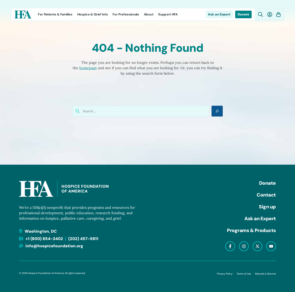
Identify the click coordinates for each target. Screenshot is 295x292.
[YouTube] (271, 246)
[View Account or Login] (269, 14)
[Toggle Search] (260, 14)
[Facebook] (230, 246)
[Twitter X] (257, 246)
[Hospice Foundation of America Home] (23, 14)
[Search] (217, 111)
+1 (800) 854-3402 (44, 239)
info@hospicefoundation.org (54, 246)
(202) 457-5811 (83, 239)
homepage (88, 68)
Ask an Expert (219, 14)
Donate (243, 14)
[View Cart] (278, 14)
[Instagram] (244, 246)
